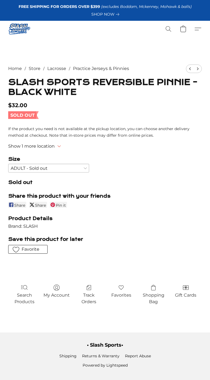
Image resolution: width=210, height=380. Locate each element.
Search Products (24, 298)
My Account (56, 295)
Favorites (121, 295)
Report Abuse (138, 355)
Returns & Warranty (100, 355)
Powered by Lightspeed (105, 365)
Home (15, 68)
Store (34, 68)
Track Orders (88, 298)
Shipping (68, 355)
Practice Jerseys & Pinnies (101, 68)
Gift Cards (185, 295)
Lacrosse (56, 68)
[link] (106, 14)
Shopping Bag (153, 298)
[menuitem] (190, 69)
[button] (19, 29)
